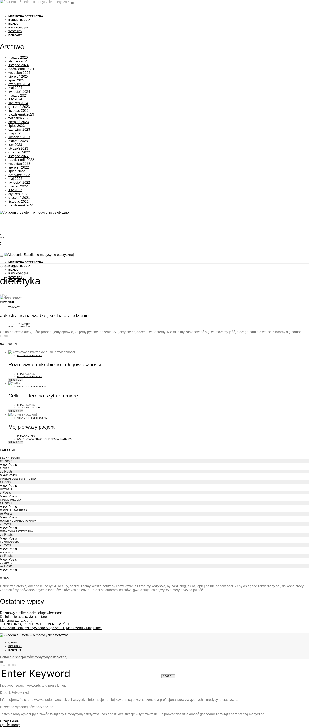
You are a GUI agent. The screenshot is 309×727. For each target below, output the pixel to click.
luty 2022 (15, 190)
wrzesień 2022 (19, 163)
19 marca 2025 (26, 374)
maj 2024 (15, 88)
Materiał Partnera (29, 355)
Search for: (8, 665)
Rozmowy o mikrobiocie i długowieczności (54, 364)
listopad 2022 (18, 156)
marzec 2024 (18, 95)
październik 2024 (21, 69)
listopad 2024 (18, 65)
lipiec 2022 (16, 171)
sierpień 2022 (18, 167)
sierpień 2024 (18, 76)
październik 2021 (21, 205)
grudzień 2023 (19, 107)
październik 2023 (21, 114)
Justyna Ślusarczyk (30, 438)
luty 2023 (15, 144)
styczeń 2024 (18, 103)
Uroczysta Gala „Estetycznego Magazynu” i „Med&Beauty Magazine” (51, 628)
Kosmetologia (19, 19)
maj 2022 (15, 179)
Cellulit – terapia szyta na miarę (43, 396)
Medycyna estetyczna (25, 16)
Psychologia (18, 27)
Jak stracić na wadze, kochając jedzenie (44, 315)
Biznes (13, 23)
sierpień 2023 (18, 122)
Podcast (15, 35)
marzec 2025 (18, 57)
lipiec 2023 (16, 126)
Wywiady (15, 31)
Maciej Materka (61, 438)
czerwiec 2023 (19, 129)
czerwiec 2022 (19, 175)
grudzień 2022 (19, 152)
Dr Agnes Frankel (29, 407)
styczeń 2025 (18, 61)
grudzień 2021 (19, 197)
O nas (12, 642)
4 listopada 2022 (19, 324)
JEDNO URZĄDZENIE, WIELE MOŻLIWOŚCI (34, 624)
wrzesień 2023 (19, 118)
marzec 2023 (18, 141)
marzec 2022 (18, 186)
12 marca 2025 (26, 405)
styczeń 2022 (18, 194)
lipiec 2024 (16, 80)
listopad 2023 (18, 110)
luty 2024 (15, 99)
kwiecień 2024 (19, 91)
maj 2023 (15, 133)
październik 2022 (21, 160)
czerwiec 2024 (19, 84)
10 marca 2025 (26, 436)
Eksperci (15, 646)
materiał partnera (29, 376)
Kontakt (14, 650)
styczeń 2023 (18, 148)
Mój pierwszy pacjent (31, 427)
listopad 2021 (18, 201)
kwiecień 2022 (19, 182)
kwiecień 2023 (19, 137)
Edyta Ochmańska (20, 326)
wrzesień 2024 (19, 72)
